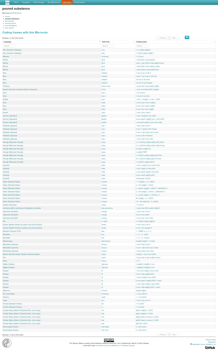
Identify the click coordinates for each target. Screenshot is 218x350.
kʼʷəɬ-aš (104, 290)
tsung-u (104, 244)
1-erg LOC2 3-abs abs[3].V (145, 60)
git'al (103, 60)
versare (104, 182)
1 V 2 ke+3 (140, 56)
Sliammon (6, 290)
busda (104, 224)
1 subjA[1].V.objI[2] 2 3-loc (145, 264)
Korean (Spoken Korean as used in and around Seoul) (22, 224)
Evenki (5, 112)
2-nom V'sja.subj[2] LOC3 (145, 274)
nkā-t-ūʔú (105, 330)
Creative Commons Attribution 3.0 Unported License (115, 345)
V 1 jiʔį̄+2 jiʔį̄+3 (141, 327)
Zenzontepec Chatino (10, 327)
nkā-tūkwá (105, 327)
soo (103, 238)
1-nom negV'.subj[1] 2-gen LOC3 (147, 284)
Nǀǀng (5, 261)
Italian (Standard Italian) (11, 182)
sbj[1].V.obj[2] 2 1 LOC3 (144, 310)
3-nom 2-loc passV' (143, 214)
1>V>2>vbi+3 (140, 93)
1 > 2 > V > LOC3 (142, 234)
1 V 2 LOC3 (140, 303)
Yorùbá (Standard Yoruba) (12, 303)
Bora (4, 73)
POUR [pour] (16, 13)
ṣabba (104, 254)
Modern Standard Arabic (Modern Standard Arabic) (21, 254)
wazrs (104, 257)
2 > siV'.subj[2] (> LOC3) (144, 185)
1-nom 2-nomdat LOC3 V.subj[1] (147, 89)
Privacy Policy (211, 340)
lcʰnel (103, 89)
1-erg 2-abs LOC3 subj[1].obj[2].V (148, 208)
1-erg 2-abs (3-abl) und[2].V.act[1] (148, 257)
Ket (4, 221)
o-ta (103, 50)
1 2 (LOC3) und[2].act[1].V (145, 162)
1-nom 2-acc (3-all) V (143, 73)
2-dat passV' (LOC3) (143, 178)
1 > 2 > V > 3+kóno (142, 238)
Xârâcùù (6, 297)
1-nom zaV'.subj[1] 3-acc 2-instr (147, 271)
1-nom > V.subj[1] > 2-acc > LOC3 (148, 99)
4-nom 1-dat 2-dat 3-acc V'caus (147, 132)
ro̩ (102, 307)
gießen (104, 116)
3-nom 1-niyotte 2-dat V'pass (146, 129)
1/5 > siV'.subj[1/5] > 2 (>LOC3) (147, 201)
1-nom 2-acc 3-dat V (143, 112)
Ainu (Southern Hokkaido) (12, 50)
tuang (104, 205)
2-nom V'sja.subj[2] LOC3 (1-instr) (148, 287)
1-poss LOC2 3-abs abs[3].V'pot (147, 69)
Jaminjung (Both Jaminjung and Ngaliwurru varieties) (22, 208)
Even (5, 102)
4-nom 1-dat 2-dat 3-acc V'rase (147, 247)
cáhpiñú (104, 73)
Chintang (6, 86)
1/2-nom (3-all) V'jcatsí (144, 83)
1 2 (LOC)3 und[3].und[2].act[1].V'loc (149, 155)
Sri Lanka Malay (9, 294)
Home (16, 2)
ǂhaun (104, 261)
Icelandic (6, 165)
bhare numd (106, 86)
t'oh (103, 310)
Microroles (67, 2)
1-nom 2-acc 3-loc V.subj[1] (145, 102)
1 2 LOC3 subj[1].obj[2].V (145, 53)
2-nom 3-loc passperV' (144, 228)
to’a (103, 300)
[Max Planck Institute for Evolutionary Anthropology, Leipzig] (6, 343)
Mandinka (6, 234)
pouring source (10, 23)
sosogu (104, 211)
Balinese (6, 56)
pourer (7, 16)
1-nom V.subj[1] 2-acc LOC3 (146, 116)
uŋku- (104, 112)
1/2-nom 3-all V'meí (143, 79)
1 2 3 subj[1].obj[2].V (143, 50)
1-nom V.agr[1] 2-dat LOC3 (145, 168)
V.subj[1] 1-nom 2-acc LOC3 (146, 254)
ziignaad (105, 267)
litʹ (102, 271)
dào (103, 231)
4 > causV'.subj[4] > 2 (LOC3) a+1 (148, 195)
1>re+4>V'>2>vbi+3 (143, 96)
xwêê (103, 297)
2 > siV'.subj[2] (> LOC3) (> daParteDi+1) (150, 191)
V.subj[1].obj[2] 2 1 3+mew (145, 241)
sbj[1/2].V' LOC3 (141, 323)
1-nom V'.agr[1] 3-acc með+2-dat (148, 165)
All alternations (79, 2)
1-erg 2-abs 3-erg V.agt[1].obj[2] (147, 86)
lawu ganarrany (107, 208)
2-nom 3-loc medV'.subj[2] (145, 106)
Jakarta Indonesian (10, 205)
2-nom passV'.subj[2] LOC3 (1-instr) (149, 280)
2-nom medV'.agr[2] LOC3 (145, 175)
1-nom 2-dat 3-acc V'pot (144, 139)
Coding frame (141, 42)
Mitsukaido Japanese (10, 244)
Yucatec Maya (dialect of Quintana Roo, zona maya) (21, 310)
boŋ (103, 234)
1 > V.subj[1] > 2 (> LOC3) (145, 182)
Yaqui (5, 300)
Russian (6, 271)
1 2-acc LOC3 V (141, 294)
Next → (175, 38)
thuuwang (105, 294)
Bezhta (5, 60)
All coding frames (54, 2)
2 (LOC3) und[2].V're (143, 149)
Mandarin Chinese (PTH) (12, 231)
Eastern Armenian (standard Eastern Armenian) (20, 89)
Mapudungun (7, 241)
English (5, 99)
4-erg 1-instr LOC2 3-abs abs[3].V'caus (150, 63)
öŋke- (104, 102)
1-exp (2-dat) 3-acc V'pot (145, 251)
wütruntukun (106, 241)
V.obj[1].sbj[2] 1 (141, 290)
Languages (26, 2)
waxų (103, 142)
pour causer (9, 28)
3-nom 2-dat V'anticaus (144, 135)
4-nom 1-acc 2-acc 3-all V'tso (146, 76)
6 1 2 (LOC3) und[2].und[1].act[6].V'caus (150, 145)
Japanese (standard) (10, 211)
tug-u (103, 125)
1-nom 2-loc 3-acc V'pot (144, 218)
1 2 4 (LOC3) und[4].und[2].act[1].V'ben (150, 142)
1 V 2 (138, 261)
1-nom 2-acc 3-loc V (143, 224)
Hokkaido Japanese (10, 125)
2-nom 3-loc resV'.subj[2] (145, 109)
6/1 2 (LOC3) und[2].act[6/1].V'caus (148, 158)
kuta (103, 53)
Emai (5, 93)
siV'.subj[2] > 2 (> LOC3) (144, 198)
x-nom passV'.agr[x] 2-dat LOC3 (147, 172)
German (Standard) (10, 116)
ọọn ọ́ (104, 93)
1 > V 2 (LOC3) (141, 297)
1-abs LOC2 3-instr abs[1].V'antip (148, 66)
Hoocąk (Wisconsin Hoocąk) (13, 142)
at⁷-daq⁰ (104, 221)
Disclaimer (212, 342)
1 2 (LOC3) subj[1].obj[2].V (145, 221)
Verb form (105, 42)
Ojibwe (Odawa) (9, 264)
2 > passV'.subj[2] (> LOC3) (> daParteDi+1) (151, 188)
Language (7, 42)
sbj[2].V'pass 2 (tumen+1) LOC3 (147, 317)
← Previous (162, 38)
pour (103, 99)
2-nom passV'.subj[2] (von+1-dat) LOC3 (150, 119)
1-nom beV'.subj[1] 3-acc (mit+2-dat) (149, 122)
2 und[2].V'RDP (141, 152)
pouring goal (9, 21)
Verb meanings (38, 2)
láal (103, 313)
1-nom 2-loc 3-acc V (143, 211)
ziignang (105, 264)
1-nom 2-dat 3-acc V (143, 125)
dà (102, 303)
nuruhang (105, 56)
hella (103, 165)
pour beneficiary (11, 25)
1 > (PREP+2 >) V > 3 (143, 231)
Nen (4, 257)
